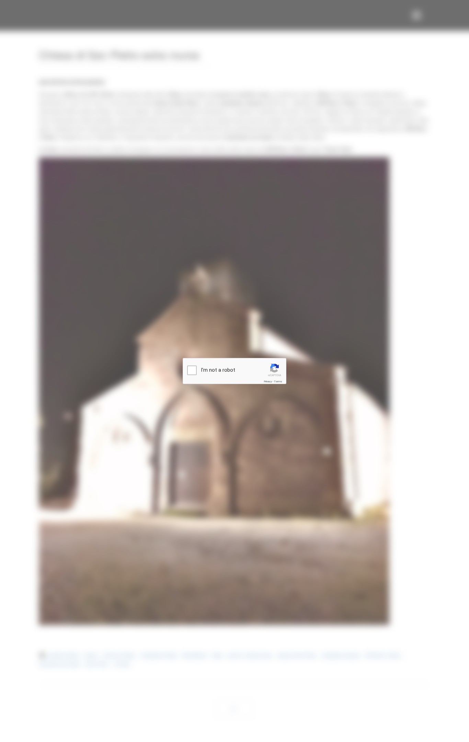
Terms (278, 381)
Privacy (268, 381)
